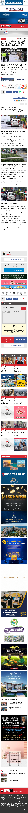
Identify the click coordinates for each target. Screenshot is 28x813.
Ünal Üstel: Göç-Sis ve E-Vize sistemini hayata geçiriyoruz (18, 779)
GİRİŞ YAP (23, 308)
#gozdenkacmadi (18, 254)
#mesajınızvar (8, 254)
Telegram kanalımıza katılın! (15, 270)
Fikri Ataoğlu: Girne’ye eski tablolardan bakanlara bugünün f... (17, 708)
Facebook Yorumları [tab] (20, 339)
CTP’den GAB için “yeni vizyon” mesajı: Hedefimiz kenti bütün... (16, 702)
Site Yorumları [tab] (7, 339)
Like (9, 92)
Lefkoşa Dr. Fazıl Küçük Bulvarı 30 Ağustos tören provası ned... (17, 774)
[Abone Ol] (20, 100)
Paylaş (15, 92)
